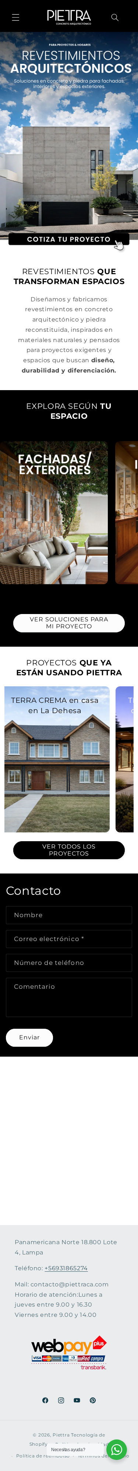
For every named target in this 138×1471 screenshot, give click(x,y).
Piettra (61, 1435)
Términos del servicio (104, 1456)
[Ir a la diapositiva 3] (76, 592)
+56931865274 (66, 1268)
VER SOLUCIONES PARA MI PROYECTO (69, 623)
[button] (15, 17)
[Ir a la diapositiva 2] (69, 592)
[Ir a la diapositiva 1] (62, 592)
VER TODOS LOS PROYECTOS (69, 850)
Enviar (29, 1037)
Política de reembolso (43, 1456)
